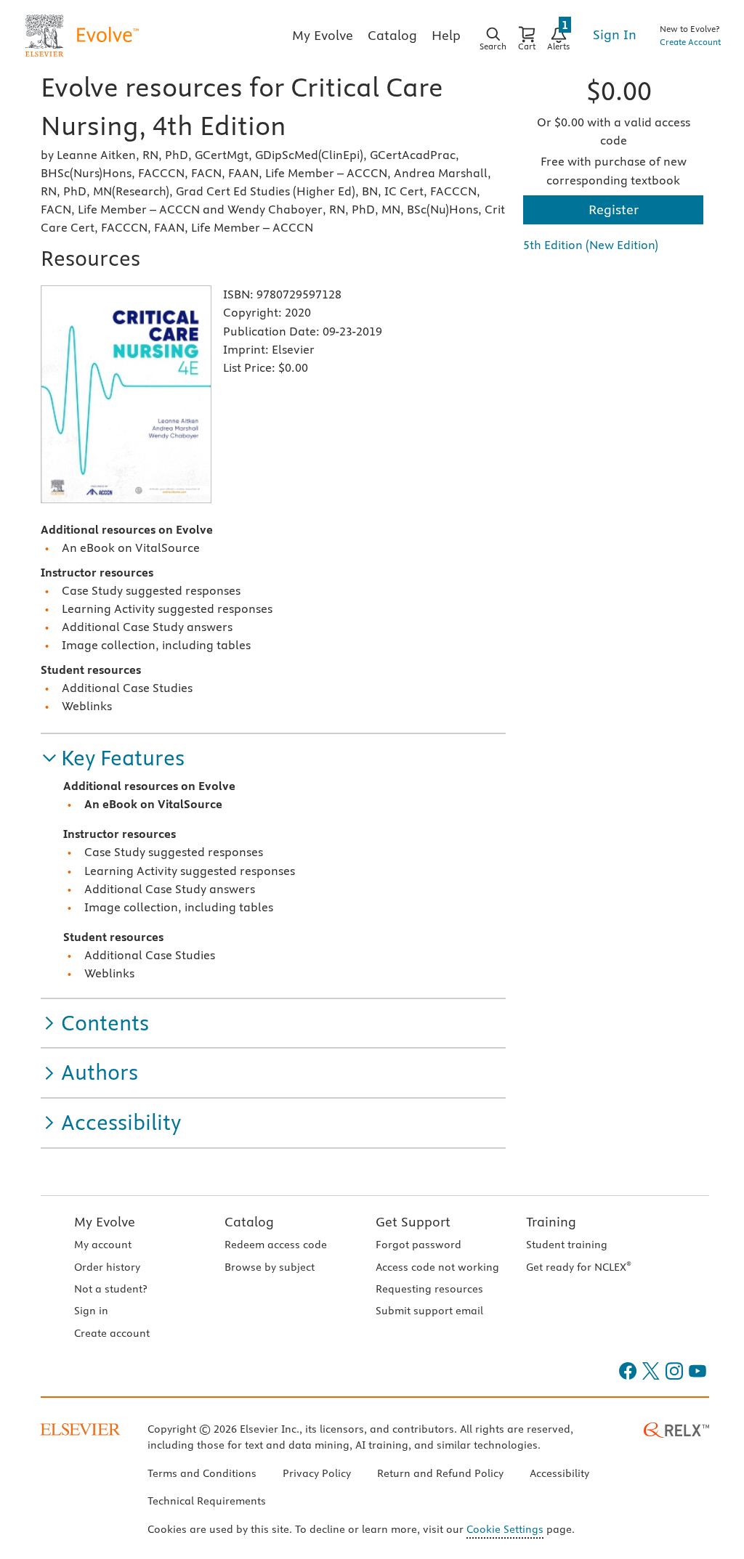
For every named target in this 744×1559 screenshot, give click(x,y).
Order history (107, 1267)
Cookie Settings (504, 1529)
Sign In (614, 34)
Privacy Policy (317, 1473)
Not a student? (110, 1288)
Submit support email (429, 1310)
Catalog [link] (392, 35)
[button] (113, 758)
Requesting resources (429, 1288)
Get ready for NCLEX (578, 1267)
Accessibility (559, 1473)
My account (103, 1244)
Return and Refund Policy (440, 1473)
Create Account (690, 41)
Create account (112, 1333)
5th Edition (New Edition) (590, 244)
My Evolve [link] (322, 35)
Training (551, 1221)
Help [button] (446, 35)
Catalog (249, 1221)
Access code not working (437, 1267)
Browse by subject (270, 1267)
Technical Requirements (206, 1500)
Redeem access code (276, 1244)
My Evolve (104, 1221)
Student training (566, 1244)
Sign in (91, 1310)
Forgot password (418, 1244)
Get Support (413, 1221)
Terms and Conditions (201, 1473)
